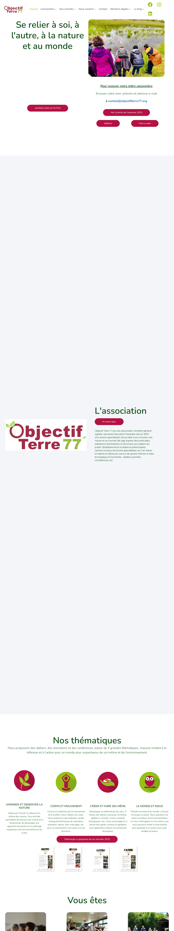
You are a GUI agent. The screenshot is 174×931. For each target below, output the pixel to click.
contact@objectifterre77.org (127, 101)
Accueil (34, 9)
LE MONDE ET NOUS (149, 806)
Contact (103, 9)
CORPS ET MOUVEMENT (66, 806)
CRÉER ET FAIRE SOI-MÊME (108, 806)
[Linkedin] (150, 13)
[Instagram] (159, 4)
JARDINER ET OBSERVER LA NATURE (24, 806)
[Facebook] (150, 4)
